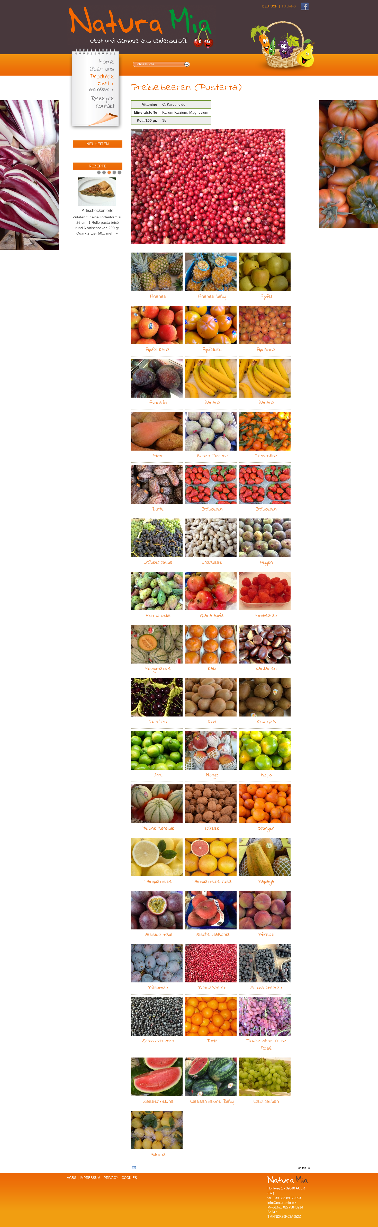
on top (302, 1167)
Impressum (90, 1178)
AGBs (71, 1178)
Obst (103, 84)
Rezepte (102, 99)
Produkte (102, 77)
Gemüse (99, 90)
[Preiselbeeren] (208, 187)
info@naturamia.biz (281, 1203)
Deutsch (269, 6)
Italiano (289, 6)
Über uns (102, 69)
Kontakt (105, 106)
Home (106, 62)
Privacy (111, 1178)
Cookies (129, 1178)
